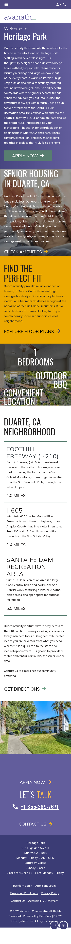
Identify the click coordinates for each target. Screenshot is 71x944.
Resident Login (22, 885)
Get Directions (22, 689)
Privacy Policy (50, 893)
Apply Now (32, 156)
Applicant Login (45, 885)
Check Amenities (23, 252)
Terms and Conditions (24, 893)
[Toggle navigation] (6, 4)
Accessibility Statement (43, 900)
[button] (59, 4)
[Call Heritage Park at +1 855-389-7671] (65, 4)
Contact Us (33, 824)
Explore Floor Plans (29, 331)
